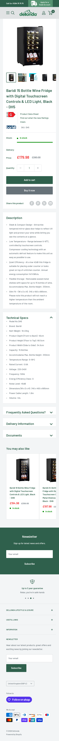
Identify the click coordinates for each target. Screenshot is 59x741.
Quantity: (10, 168)
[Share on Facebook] (32, 203)
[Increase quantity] (37, 168)
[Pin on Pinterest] (38, 203)
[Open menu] (8, 13)
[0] (50, 13)
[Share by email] (50, 203)
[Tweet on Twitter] (44, 203)
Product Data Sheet (29, 114)
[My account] (43, 13)
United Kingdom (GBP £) (17, 683)
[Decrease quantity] (20, 168)
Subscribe (29, 563)
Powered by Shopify (14, 734)
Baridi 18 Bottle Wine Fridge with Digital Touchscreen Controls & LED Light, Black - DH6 (22, 493)
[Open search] (13, 13)
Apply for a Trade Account (44, 3)
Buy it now (29, 190)
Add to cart (29, 180)
